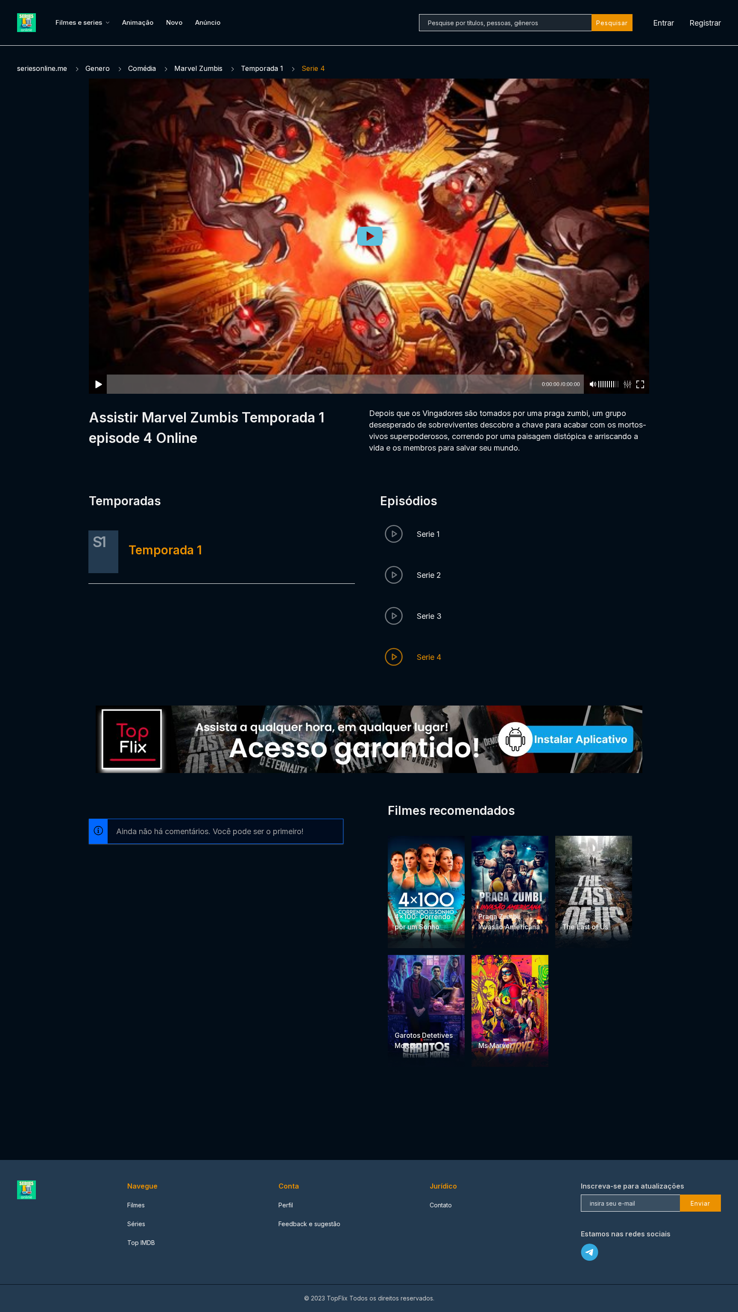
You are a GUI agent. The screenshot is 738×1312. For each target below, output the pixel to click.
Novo (174, 22)
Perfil (285, 1205)
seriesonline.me (42, 68)
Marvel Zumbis (198, 68)
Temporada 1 (262, 68)
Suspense (431, 1019)
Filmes (136, 1205)
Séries (136, 1223)
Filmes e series (79, 22)
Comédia (142, 68)
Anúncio (207, 22)
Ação (486, 900)
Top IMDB (141, 1242)
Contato (441, 1205)
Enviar (700, 1203)
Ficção (510, 1029)
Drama (404, 900)
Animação (137, 22)
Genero (97, 68)
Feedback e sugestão (309, 1223)
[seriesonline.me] (27, 22)
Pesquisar (612, 22)
